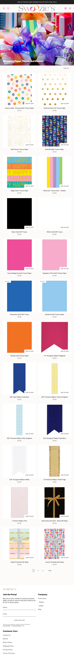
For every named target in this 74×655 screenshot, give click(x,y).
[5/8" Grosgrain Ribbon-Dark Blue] (54, 419)
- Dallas (40, 606)
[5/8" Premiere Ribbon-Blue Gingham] (19, 419)
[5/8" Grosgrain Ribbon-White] (19, 461)
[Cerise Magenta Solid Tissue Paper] (19, 254)
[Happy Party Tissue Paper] (19, 172)
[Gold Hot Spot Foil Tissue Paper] (54, 89)
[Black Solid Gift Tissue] (19, 213)
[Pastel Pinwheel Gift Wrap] (19, 543)
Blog (39, 609)
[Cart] (70, 8)
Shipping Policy (8, 646)
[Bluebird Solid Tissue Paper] (54, 296)
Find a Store (42, 598)
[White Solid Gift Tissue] (54, 213)
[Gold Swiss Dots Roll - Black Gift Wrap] (54, 502)
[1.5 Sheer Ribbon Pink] (19, 502)
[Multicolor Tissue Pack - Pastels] (54, 172)
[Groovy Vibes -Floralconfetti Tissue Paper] (19, 89)
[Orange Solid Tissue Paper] (19, 337)
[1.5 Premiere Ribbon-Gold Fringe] (54, 461)
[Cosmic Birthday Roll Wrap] (54, 543)
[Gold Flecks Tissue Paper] (19, 130)
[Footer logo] (9, 589)
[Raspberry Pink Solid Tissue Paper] (54, 254)
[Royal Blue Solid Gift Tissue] (19, 296)
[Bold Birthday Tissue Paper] (54, 130)
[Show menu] (4, 8)
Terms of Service (17, 625)
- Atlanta (41, 602)
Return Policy (7, 642)
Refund (5, 639)
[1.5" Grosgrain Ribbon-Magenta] (54, 337)
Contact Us (7, 635)
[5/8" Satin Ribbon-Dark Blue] (19, 378)
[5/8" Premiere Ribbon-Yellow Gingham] (54, 378)
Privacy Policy (6, 625)
